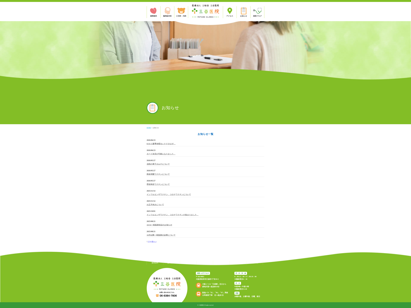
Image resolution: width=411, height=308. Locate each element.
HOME (149, 128)
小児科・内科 (188, 263)
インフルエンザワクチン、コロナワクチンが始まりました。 (173, 215)
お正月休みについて (155, 205)
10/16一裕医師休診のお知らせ (159, 225)
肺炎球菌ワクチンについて (158, 174)
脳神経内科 (171, 263)
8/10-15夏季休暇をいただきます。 (161, 144)
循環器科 (155, 263)
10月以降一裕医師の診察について (161, 235)
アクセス (221, 263)
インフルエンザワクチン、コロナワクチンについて (169, 194)
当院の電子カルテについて (158, 164)
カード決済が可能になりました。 (161, 154)
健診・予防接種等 (205, 263)
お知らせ (238, 263)
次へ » (154, 241)
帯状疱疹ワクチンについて (158, 184)
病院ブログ (254, 263)
